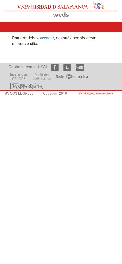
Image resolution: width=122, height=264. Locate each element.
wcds (61, 14)
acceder (47, 38)
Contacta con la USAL (28, 66)
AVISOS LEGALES (19, 93)
